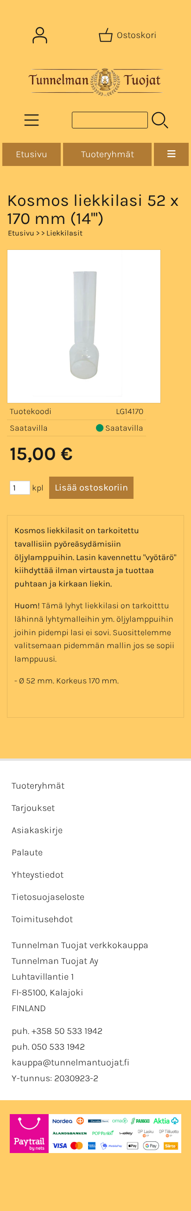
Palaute (27, 852)
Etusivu (31, 154)
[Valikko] (171, 154)
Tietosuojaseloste (48, 897)
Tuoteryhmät (107, 154)
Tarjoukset (33, 808)
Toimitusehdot (42, 919)
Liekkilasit (64, 233)
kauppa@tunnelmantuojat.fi (70, 1062)
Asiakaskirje (37, 830)
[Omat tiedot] (40, 35)
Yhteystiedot (38, 874)
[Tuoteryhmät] (31, 120)
